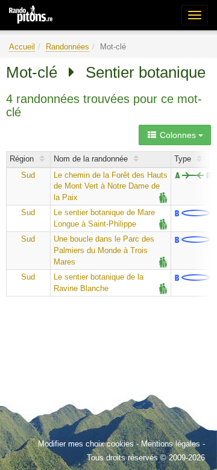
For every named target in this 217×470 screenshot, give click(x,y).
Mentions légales (170, 443)
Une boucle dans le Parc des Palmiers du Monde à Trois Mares (104, 250)
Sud (28, 175)
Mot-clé (31, 72)
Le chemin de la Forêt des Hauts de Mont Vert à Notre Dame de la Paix (111, 186)
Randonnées (67, 46)
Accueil (22, 46)
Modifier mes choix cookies (86, 443)
